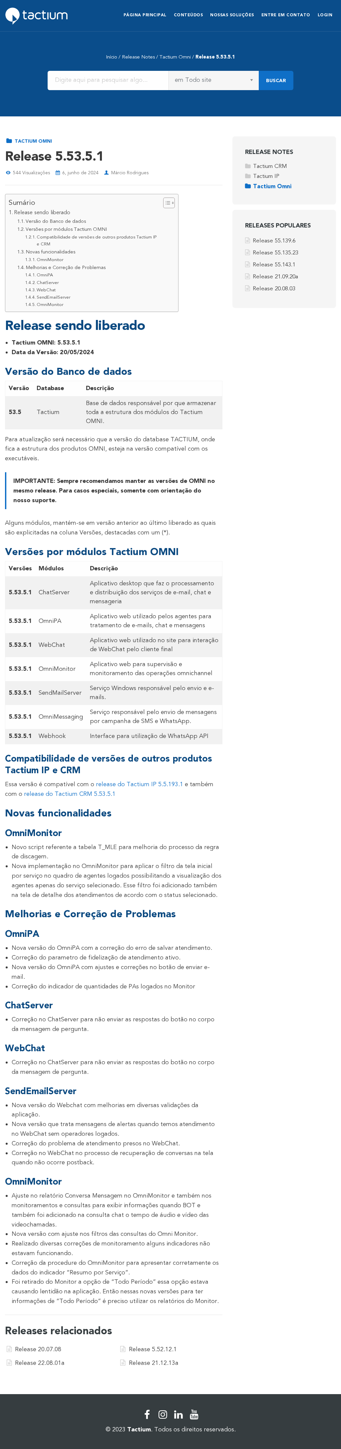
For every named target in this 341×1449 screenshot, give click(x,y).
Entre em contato (285, 15)
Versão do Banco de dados (56, 221)
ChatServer (48, 282)
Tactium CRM (270, 166)
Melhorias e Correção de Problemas (66, 267)
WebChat (46, 290)
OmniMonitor (50, 259)
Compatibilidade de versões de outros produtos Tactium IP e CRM (97, 240)
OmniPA (45, 275)
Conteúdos (188, 15)
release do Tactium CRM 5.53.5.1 (70, 793)
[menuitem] (145, 16)
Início (111, 57)
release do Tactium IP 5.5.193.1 (139, 784)
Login (325, 15)
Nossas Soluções (232, 15)
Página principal (145, 15)
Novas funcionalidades (50, 252)
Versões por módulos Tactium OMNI (66, 229)
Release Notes (138, 57)
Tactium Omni (175, 57)
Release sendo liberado (42, 212)
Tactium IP (266, 176)
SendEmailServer (53, 297)
